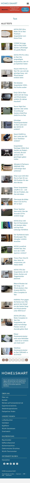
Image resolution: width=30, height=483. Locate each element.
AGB (3, 475)
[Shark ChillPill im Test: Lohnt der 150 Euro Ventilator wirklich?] (6, 137)
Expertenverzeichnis (9, 406)
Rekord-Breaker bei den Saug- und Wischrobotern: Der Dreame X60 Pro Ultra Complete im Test (21, 289)
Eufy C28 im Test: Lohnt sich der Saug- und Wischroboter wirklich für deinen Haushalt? (21, 96)
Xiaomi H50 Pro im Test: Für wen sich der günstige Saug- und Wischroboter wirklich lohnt (21, 73)
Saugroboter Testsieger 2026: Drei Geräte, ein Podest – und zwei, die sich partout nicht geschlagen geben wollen (21, 152)
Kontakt (4, 400)
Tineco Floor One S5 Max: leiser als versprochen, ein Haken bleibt (21, 261)
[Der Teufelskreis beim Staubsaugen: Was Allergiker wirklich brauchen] (6, 238)
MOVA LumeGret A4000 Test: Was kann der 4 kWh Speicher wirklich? (20, 249)
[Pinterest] (11, 464)
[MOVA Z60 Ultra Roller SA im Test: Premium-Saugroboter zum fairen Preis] (6, 33)
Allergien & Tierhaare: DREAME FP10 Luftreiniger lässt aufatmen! (21, 167)
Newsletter (6, 460)
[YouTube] (7, 464)
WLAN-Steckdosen (8, 428)
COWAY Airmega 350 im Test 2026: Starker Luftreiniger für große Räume (21, 46)
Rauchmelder (6, 440)
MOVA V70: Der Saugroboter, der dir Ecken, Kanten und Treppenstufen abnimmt (21, 274)
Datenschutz (9, 475)
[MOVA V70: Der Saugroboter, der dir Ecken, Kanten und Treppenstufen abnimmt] (6, 274)
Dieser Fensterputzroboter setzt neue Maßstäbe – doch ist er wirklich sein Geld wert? (21, 338)
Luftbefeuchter (7, 420)
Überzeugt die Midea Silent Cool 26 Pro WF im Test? (21, 201)
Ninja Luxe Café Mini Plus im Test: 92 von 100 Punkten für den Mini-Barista (21, 179)
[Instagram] (14, 464)
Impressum (18, 474)
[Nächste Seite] (26, 360)
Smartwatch (6, 431)
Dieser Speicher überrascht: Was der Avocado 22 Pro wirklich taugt (21, 212)
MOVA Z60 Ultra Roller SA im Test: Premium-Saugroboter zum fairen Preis (20, 33)
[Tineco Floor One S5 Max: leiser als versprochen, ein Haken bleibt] (6, 261)
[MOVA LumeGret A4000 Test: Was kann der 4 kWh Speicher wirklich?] (6, 249)
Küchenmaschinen (8, 446)
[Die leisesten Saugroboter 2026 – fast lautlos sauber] (6, 85)
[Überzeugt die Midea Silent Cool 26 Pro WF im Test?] (6, 201)
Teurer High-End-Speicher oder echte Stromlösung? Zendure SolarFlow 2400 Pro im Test (21, 110)
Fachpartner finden (8, 411)
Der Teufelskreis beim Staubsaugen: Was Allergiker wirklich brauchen (21, 238)
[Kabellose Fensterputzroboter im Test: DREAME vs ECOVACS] (6, 351)
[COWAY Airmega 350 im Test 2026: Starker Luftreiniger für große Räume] (6, 46)
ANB (24, 474)
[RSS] (17, 464)
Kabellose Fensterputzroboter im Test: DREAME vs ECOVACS (21, 351)
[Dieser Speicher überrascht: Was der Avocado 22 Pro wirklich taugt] (6, 212)
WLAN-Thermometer (9, 451)
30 (23, 360)
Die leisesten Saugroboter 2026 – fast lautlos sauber (21, 85)
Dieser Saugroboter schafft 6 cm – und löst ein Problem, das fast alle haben (21, 190)
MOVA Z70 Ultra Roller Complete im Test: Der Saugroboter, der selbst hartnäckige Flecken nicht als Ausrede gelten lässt (21, 322)
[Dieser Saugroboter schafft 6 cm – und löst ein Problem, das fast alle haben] (6, 190)
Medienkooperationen (9, 408)
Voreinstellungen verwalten (8, 474)
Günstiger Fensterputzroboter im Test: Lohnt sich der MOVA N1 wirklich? (20, 124)
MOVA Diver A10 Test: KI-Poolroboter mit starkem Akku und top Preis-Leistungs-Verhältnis (21, 225)
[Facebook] (4, 464)
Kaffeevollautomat (8, 443)
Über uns (5, 397)
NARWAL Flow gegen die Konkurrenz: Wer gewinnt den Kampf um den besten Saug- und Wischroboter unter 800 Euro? (21, 305)
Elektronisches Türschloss (11, 448)
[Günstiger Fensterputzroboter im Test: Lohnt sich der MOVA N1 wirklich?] (6, 124)
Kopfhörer (5, 426)
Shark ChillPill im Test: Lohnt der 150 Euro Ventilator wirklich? (20, 137)
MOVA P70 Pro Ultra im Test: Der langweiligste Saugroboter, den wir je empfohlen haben (21, 59)
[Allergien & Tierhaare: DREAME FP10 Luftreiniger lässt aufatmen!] (6, 167)
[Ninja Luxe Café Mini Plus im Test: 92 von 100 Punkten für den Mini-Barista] (6, 179)
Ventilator (5, 423)
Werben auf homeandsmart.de (12, 403)
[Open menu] (27, 3)
